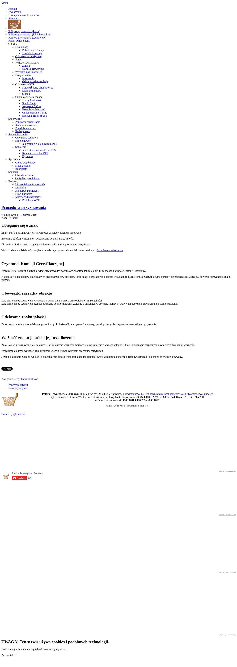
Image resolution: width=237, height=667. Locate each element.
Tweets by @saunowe (13, 414)
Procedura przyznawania (23, 207)
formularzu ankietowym (110, 250)
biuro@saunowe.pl (132, 393)
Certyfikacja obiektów (26, 378)
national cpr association (227, 471)
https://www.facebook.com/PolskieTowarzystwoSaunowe (181, 393)
